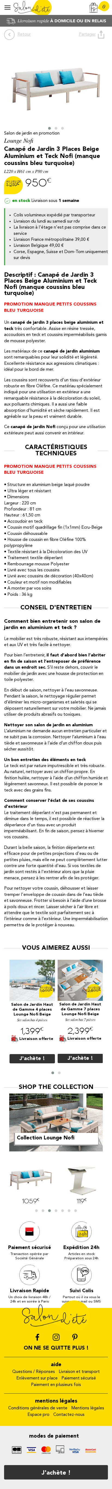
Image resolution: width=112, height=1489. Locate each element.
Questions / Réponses (33, 1372)
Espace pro (38, 1415)
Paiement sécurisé (78, 1378)
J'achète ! (56, 1473)
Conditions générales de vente (37, 1408)
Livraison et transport (79, 1372)
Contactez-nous (69, 1415)
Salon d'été (33, 7)
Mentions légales (87, 1408)
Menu (7, 7)
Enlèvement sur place (37, 1378)
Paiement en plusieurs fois (56, 1385)
